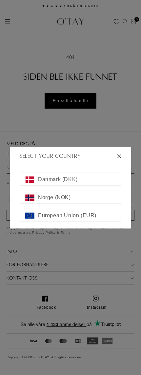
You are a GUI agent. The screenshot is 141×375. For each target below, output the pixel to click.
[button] (125, 21)
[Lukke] (119, 156)
